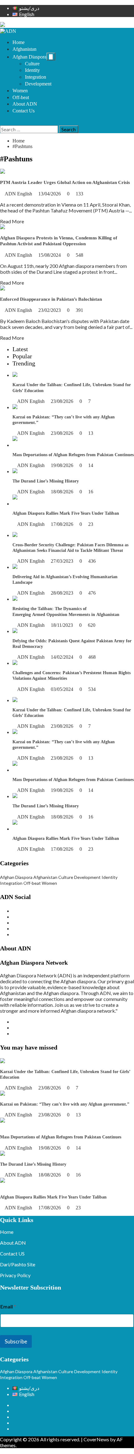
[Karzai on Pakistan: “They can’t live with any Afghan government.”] (44, 407)
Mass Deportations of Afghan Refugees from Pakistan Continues (73, 454)
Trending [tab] (23, 363)
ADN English (19, 193)
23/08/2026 (62, 401)
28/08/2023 (62, 593)
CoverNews (96, 1439)
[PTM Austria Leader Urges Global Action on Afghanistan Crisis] (16, 172)
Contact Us (23, 110)
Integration (35, 77)
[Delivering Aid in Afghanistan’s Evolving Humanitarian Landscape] (39, 567)
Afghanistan (24, 49)
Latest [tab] (20, 349)
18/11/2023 (62, 625)
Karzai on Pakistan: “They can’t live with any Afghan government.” (64, 1104)
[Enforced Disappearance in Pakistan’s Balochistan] (55, 288)
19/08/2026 (62, 465)
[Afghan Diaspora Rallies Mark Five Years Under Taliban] (73, 503)
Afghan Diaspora (29, 56)
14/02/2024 (62, 657)
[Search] (2, 122)
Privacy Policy (15, 1275)
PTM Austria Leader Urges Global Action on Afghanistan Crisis (65, 182)
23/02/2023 (50, 310)
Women (20, 90)
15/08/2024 (50, 255)
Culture (32, 63)
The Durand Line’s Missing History (45, 481)
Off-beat (20, 97)
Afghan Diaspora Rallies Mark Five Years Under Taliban (65, 513)
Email (8, 1306)
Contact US (12, 1253)
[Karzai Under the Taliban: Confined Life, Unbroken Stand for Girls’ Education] (50, 375)
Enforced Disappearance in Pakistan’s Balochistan (51, 299)
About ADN (24, 104)
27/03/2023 (62, 561)
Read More (12, 221)
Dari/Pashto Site (17, 1264)
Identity (32, 70)
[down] (50, 56)
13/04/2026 (50, 193)
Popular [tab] (22, 356)
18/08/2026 (62, 491)
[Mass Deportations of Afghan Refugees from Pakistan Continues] (73, 445)
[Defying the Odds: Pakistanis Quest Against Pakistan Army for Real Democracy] (33, 631)
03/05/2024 (62, 689)
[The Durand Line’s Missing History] (51, 471)
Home (18, 42)
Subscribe (16, 1341)
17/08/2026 (62, 524)
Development (38, 83)
